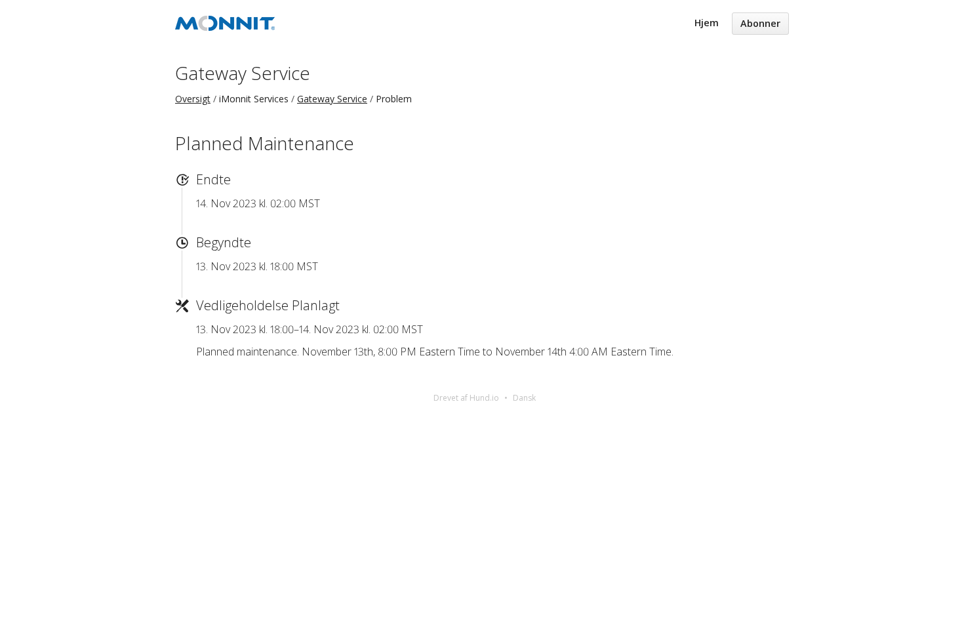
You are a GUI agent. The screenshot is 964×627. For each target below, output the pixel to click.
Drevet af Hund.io (466, 397)
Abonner (760, 23)
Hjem (706, 22)
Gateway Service (242, 72)
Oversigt (193, 98)
